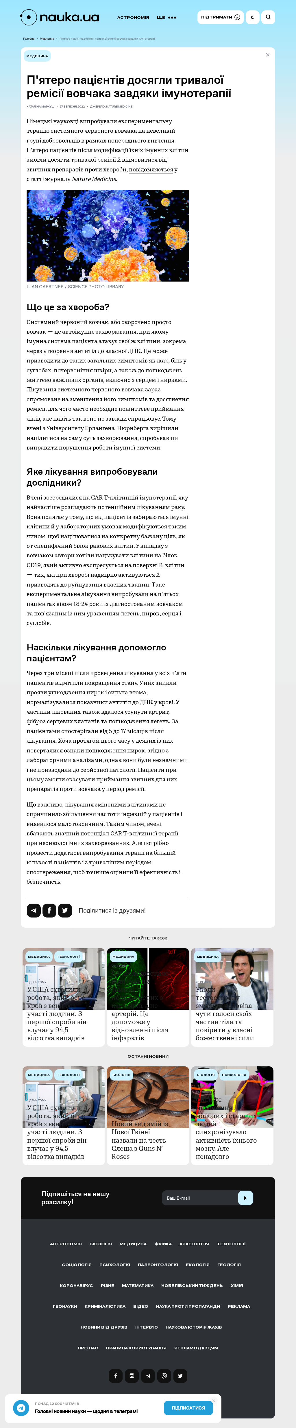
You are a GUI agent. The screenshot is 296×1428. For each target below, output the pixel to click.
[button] (220, 17)
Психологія (114, 1264)
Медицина (47, 38)
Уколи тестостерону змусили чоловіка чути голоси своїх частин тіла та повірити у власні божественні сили (225, 1013)
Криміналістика (105, 1306)
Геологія (229, 1264)
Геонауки (65, 1306)
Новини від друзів (104, 1327)
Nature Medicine (119, 106)
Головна (28, 38)
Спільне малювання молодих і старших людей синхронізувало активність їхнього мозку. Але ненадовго (226, 1128)
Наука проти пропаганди (188, 1306)
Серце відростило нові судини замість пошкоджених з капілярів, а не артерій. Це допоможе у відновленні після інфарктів (140, 1005)
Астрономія (133, 17)
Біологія (101, 1244)
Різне (107, 1285)
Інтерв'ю (146, 1327)
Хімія (237, 1285)
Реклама (239, 1306)
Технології (231, 1244)
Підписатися (188, 1408)
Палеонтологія (158, 1264)
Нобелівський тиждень (192, 1285)
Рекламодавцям (196, 1348)
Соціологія (77, 1264)
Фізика (163, 1244)
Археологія (194, 1244)
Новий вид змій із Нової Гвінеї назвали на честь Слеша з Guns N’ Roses (140, 1140)
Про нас (88, 1348)
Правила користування (136, 1348)
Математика (137, 1285)
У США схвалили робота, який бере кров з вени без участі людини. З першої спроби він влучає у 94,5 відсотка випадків (57, 1013)
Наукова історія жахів (194, 1327)
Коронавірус (76, 1285)
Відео (140, 1306)
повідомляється (151, 169)
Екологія (198, 1264)
